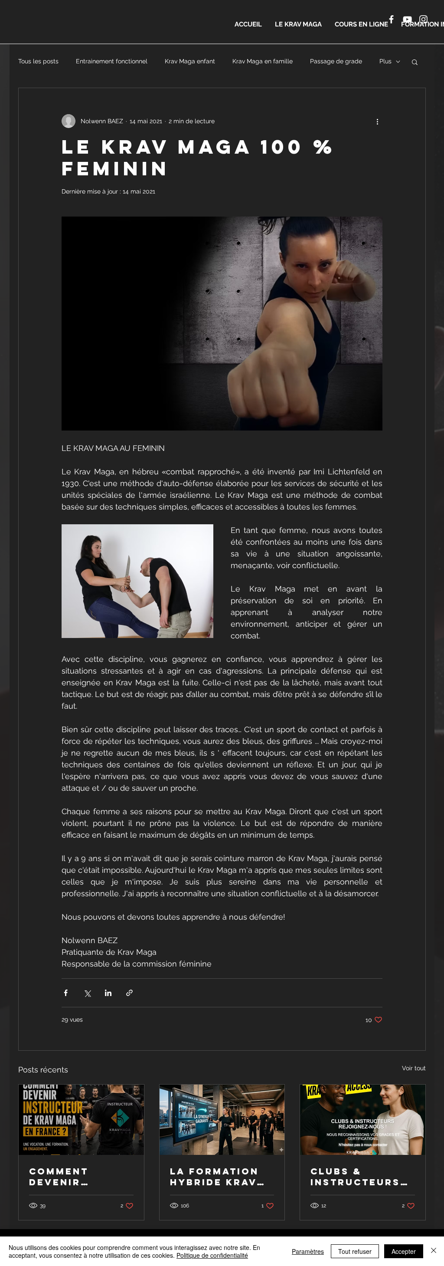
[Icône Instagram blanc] (423, 19)
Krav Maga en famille (262, 61)
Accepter (404, 1251)
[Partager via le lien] (129, 993)
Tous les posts (38, 61)
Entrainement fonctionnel (111, 61)
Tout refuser (355, 1251)
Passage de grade (336, 61)
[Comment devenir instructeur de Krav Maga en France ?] (81, 1120)
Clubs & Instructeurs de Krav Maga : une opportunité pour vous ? (359, 1176)
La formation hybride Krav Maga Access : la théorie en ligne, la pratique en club (216, 1176)
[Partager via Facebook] (66, 993)
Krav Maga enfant (190, 61)
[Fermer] (433, 1251)
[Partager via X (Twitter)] (87, 993)
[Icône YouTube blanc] (407, 19)
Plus (385, 61)
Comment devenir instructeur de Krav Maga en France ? (80, 1176)
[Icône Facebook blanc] (391, 19)
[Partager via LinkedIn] (108, 993)
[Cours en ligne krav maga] (222, 1120)
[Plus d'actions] (377, 121)
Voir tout (414, 1068)
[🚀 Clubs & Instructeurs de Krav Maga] (362, 1120)
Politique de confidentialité (212, 1255)
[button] (415, 61)
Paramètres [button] (308, 1251)
